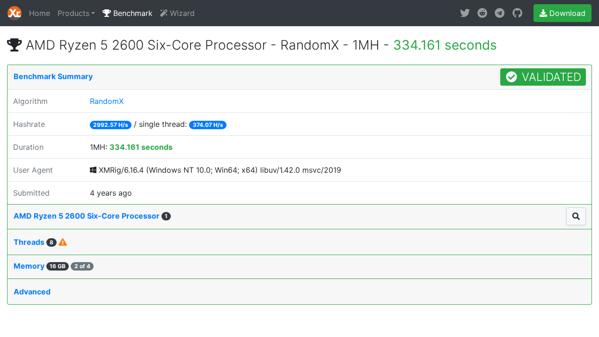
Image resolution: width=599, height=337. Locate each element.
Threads (33, 242)
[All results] (576, 216)
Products (73, 13)
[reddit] (482, 13)
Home (39, 13)
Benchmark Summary (53, 76)
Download (566, 13)
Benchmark (132, 13)
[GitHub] (517, 13)
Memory (52, 266)
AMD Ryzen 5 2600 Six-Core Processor (91, 215)
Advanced (32, 291)
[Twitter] (465, 13)
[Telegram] (499, 13)
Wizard (181, 13)
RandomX (107, 101)
